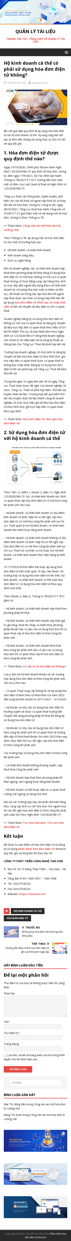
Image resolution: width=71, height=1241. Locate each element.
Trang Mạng (11, 1044)
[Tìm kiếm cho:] (35, 1083)
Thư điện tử (11, 1033)
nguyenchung (39, 82)
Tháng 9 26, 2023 (16, 82)
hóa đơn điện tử (17, 918)
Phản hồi (9, 993)
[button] (66, 52)
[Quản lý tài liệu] (35, 22)
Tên (6, 1022)
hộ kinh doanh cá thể (28, 911)
